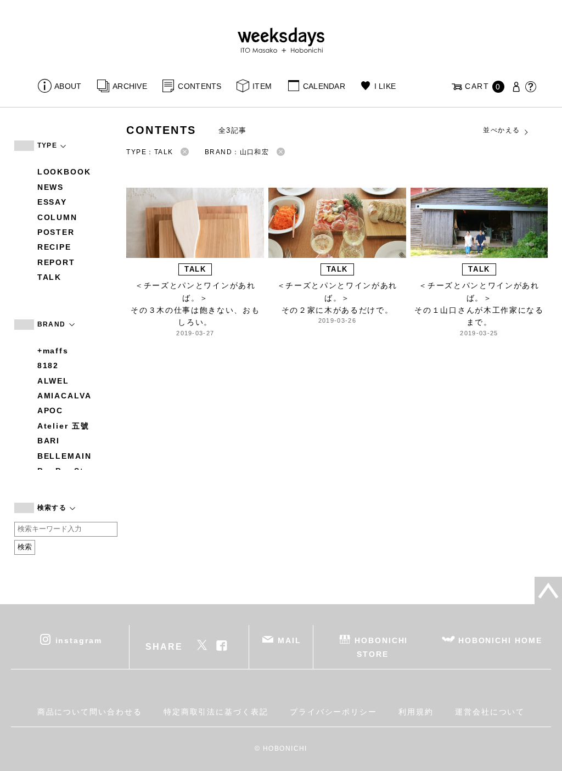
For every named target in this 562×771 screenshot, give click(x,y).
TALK (49, 277)
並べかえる (501, 130)
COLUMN (57, 217)
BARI (48, 440)
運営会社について (490, 711)
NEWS (50, 187)
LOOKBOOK (64, 171)
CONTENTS (199, 86)
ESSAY (52, 202)
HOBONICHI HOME (500, 639)
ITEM (262, 86)
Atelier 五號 (63, 425)
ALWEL (53, 380)
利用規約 (416, 711)
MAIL (289, 639)
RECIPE (54, 247)
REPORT (56, 262)
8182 (48, 365)
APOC (50, 410)
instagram (78, 639)
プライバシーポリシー (333, 711)
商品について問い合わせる (89, 711)
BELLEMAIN (64, 456)
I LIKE (385, 86)
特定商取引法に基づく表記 (216, 711)
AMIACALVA (64, 395)
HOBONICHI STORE (381, 646)
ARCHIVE (130, 86)
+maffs (53, 350)
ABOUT (67, 86)
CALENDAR (324, 86)
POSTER (56, 232)
